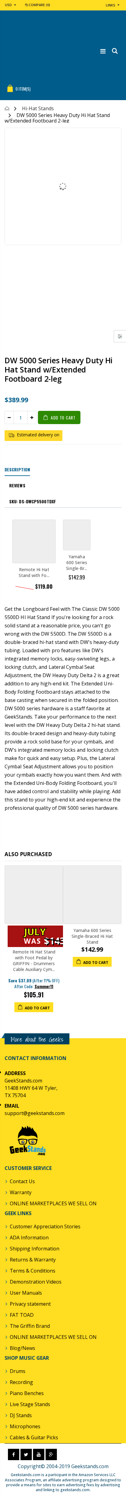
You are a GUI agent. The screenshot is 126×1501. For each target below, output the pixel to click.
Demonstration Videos (35, 1281)
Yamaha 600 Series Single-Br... (76, 562)
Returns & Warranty (33, 1259)
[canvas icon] (120, 336)
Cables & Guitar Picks (34, 1437)
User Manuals (26, 1292)
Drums (17, 1371)
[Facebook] (13, 1454)
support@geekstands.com (35, 1113)
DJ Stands (21, 1415)
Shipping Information (34, 1248)
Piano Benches (27, 1393)
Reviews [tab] (17, 485)
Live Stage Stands (30, 1404)
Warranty (20, 1192)
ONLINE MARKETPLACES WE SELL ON (53, 1203)
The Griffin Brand (30, 1326)
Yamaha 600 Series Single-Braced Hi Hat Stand (92, 936)
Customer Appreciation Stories (45, 1226)
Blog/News (22, 1348)
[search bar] (114, 51)
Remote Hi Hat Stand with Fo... (34, 572)
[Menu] (103, 51)
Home (7, 109)
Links (110, 5)
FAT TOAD (22, 1315)
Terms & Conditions (32, 1270)
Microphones (25, 1426)
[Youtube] (38, 1454)
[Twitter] (26, 1454)
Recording (21, 1382)
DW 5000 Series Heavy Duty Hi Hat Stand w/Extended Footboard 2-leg (59, 369)
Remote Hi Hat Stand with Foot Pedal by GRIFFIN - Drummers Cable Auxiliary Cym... (34, 960)
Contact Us (22, 1181)
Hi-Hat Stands (38, 108)
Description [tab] (17, 469)
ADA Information (29, 1237)
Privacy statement (30, 1303)
